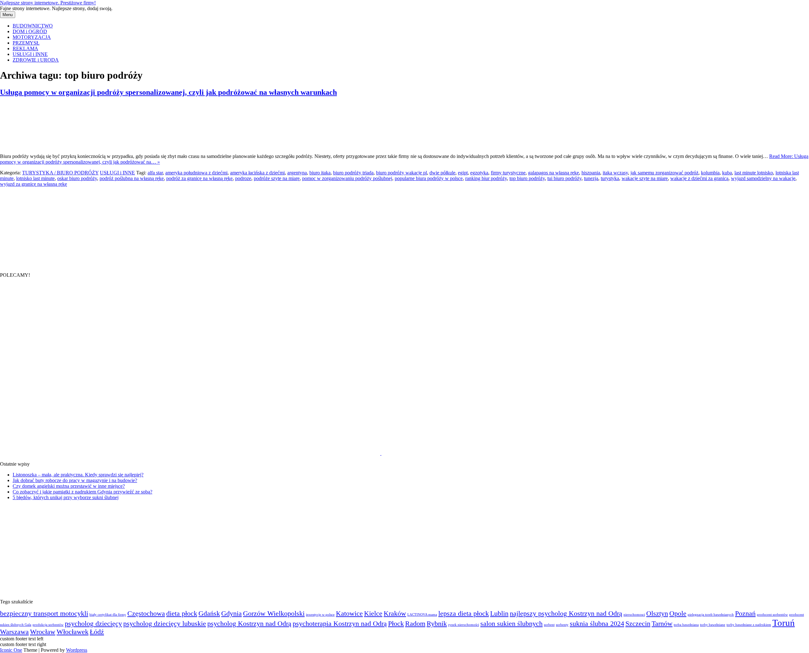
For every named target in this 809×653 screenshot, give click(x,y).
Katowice (349, 613)
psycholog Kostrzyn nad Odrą (249, 623)
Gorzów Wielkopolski (274, 613)
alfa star (155, 172)
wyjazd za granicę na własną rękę (33, 184)
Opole (677, 613)
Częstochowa (146, 613)
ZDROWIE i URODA (36, 60)
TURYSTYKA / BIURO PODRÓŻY (60, 172)
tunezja (591, 178)
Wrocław (42, 632)
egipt (463, 172)
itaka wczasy (615, 172)
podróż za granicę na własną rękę (199, 178)
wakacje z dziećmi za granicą (699, 178)
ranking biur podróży (486, 178)
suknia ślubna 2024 (597, 623)
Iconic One (11, 650)
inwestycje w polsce (320, 614)
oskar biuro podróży (77, 178)
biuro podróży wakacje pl (401, 172)
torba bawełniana (686, 624)
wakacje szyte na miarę (645, 178)
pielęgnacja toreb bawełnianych (711, 614)
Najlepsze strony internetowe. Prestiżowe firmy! (48, 2)
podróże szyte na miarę (277, 178)
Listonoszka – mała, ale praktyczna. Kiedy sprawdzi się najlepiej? (78, 474)
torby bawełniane (712, 624)
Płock (396, 623)
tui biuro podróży (564, 178)
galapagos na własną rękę (553, 172)
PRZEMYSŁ (26, 42)
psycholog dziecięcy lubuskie (164, 623)
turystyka (610, 178)
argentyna (297, 172)
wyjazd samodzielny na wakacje (763, 178)
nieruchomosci (634, 614)
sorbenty (562, 624)
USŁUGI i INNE (30, 54)
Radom (415, 623)
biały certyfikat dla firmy (107, 614)
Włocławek (72, 632)
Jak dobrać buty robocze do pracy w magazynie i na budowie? (75, 480)
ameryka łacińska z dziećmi (257, 172)
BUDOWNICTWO (33, 25)
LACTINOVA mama (422, 614)
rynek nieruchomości (463, 624)
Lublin (499, 613)
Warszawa (14, 632)
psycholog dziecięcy (93, 623)
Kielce (373, 613)
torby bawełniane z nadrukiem (749, 624)
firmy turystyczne (508, 172)
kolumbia (710, 172)
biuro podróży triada (353, 172)
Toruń (783, 623)
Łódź (97, 632)
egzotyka (479, 172)
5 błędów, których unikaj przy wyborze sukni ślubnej (66, 497)
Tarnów (662, 623)
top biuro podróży (527, 178)
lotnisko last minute (35, 178)
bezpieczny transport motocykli (44, 613)
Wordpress (76, 650)
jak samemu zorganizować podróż (664, 172)
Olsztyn (657, 613)
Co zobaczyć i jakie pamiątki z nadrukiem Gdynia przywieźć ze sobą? (82, 491)
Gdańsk (209, 613)
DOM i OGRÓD (30, 31)
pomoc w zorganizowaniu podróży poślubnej (347, 178)
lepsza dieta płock (463, 613)
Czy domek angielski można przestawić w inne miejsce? (69, 486)
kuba (727, 172)
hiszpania (590, 172)
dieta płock (181, 613)
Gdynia (231, 613)
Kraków (395, 613)
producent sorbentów (772, 614)
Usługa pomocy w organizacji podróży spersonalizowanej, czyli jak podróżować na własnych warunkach (168, 92)
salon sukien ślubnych (511, 623)
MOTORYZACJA (32, 37)
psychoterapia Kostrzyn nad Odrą (340, 623)
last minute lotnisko (753, 172)
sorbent (549, 624)
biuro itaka (320, 172)
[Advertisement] (47, 226)
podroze (243, 178)
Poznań (745, 613)
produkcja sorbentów (48, 624)
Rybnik (437, 623)
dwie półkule (442, 172)
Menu (8, 14)
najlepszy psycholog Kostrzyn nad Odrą (566, 613)
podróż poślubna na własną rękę (132, 178)
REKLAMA (25, 48)
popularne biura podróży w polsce (429, 178)
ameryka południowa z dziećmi (196, 172)
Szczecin (637, 623)
